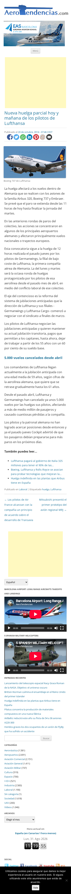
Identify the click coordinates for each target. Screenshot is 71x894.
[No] (66, 880)
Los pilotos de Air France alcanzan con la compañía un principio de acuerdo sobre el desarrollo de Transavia (18, 510)
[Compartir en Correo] (49, 139)
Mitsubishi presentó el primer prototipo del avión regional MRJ (53, 505)
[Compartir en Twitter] (16, 139)
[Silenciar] (56, 628)
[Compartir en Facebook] (10, 139)
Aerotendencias (36, 11)
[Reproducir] (9, 628)
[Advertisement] (35, 82)
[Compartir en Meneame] (43, 139)
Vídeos (8, 807)
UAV (6, 802)
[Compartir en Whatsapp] (23, 139)
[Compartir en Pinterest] (36, 139)
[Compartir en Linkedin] (30, 139)
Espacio (8, 776)
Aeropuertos (11, 754)
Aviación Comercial (14, 759)
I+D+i (7, 781)
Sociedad (9, 798)
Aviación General (13, 763)
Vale (35, 887)
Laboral (23, 489)
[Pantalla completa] (62, 628)
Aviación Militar (12, 767)
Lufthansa (55, 489)
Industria (9, 785)
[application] (35, 614)
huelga (45, 489)
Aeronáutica (10, 750)
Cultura (8, 772)
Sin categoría (11, 794)
